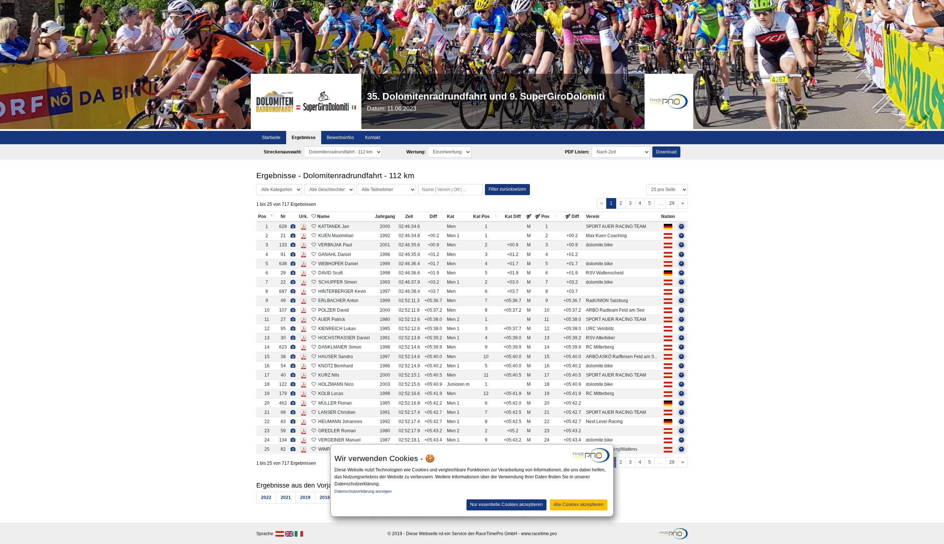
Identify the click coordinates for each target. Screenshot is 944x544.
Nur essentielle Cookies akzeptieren (506, 504)
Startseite (271, 137)
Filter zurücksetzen (507, 189)
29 (671, 203)
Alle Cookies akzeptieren (578, 504)
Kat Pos (481, 216)
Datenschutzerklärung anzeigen (363, 491)
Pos (262, 216)
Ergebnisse (304, 137)
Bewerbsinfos (340, 137)
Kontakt (372, 137)
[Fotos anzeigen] (293, 226)
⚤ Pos (542, 216)
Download (666, 152)
